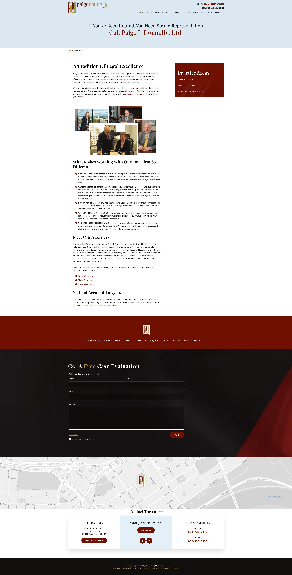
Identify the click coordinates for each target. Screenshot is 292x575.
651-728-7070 (98, 299)
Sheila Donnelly (85, 280)
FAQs (187, 12)
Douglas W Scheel (86, 284)
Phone (130, 379)
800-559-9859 (214, 3)
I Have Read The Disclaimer (84, 439)
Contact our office (81, 299)
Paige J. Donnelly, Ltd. (140, 565)
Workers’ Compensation (190, 91)
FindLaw (176, 568)
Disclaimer (73, 434)
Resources (198, 12)
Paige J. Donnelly (85, 276)
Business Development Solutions (157, 568)
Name (71, 379)
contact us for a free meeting (137, 94)
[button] (289, 558)
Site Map (126, 568)
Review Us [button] (146, 530)
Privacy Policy (137, 568)
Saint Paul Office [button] (94, 540)
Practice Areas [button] (173, 12)
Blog (210, 12)
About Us (143, 12)
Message (72, 404)
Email (72, 391)
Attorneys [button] (156, 12)
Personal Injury (186, 79)
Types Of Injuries (186, 85)
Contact (219, 12)
